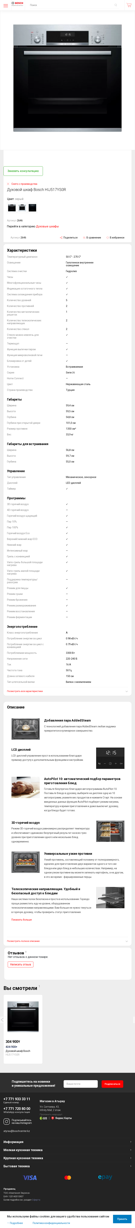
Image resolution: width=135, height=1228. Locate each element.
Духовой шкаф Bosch (18, 1051)
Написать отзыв (20, 964)
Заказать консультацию (23, 171)
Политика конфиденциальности (51, 1223)
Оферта (36, 1199)
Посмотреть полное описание (23, 941)
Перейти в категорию (33, 226)
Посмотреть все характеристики (25, 691)
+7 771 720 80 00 (17, 1109)
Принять (122, 1219)
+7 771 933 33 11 (17, 1099)
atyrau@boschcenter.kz (17, 1131)
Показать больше (21, 919)
